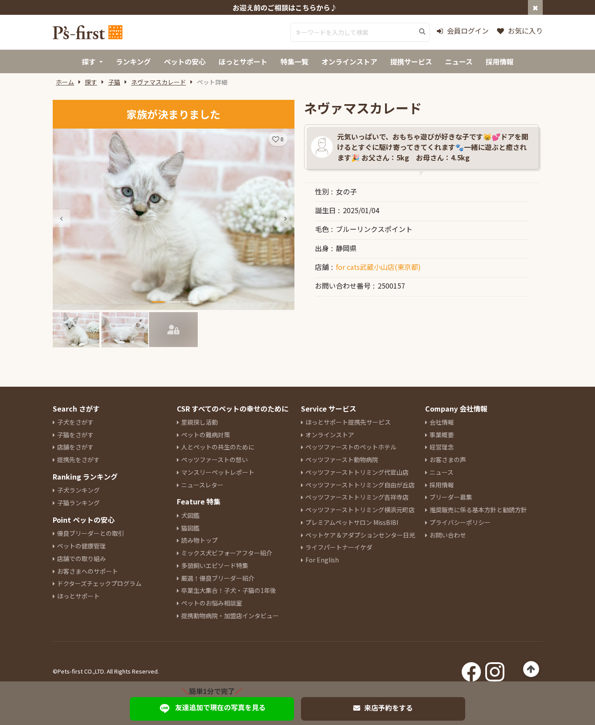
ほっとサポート (78, 596)
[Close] (535, 7)
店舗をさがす (75, 446)
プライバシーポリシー (459, 522)
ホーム (65, 82)
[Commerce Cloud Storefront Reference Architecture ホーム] (87, 32)
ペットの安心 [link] (185, 61)
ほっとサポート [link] (243, 61)
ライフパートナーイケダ (338, 547)
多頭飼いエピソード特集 (214, 565)
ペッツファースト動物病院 (341, 459)
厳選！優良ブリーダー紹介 (217, 578)
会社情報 (441, 422)
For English (322, 559)
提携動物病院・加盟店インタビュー (230, 615)
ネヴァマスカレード (158, 82)
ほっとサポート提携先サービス (348, 422)
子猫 (114, 82)
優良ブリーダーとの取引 (90, 533)
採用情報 (441, 484)
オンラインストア (329, 434)
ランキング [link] (133, 61)
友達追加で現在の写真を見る (220, 707)
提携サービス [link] (411, 61)
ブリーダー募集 (450, 497)
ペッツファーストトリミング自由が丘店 (360, 484)
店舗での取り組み (81, 558)
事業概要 (441, 434)
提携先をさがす (78, 459)
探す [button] (89, 61)
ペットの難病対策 (205, 434)
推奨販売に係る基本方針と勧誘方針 (478, 509)
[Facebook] (471, 669)
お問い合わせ (447, 535)
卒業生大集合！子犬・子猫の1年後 (228, 590)
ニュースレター (202, 484)
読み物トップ (199, 540)
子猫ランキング (78, 502)
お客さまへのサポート (87, 571)
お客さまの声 (447, 459)
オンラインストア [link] (349, 61)
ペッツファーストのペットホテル (350, 446)
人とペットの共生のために (217, 446)
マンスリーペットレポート (217, 472)
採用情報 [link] (500, 61)
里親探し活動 (199, 422)
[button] (285, 218)
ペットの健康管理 (81, 545)
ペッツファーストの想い (214, 459)
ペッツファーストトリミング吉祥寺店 (357, 497)
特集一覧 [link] (294, 61)
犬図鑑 (190, 515)
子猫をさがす (75, 434)
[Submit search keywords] (422, 31)
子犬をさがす (75, 422)
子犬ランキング (78, 490)
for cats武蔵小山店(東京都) (378, 267)
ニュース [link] (459, 61)
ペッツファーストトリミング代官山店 (357, 472)
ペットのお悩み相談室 (211, 603)
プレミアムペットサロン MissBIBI (351, 522)
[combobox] (360, 32)
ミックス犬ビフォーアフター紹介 (226, 552)
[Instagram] (494, 669)
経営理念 (441, 446)
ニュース (441, 472)
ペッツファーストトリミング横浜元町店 (360, 509)
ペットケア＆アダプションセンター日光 (360, 535)
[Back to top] (531, 669)
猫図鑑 (190, 528)
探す (91, 82)
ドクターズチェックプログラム (99, 583)
